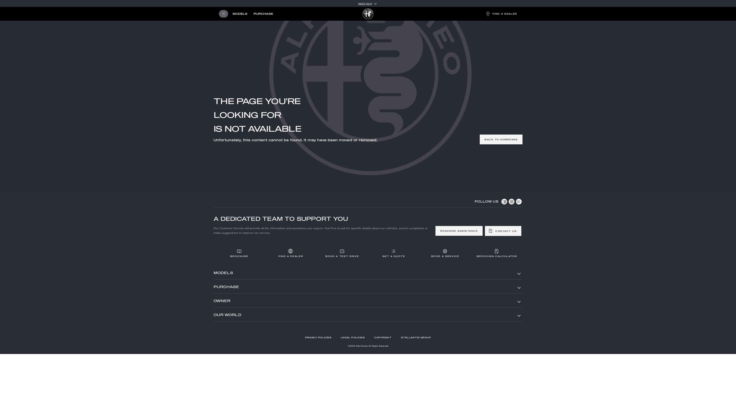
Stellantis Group (416, 338)
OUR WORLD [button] (227, 315)
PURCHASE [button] (226, 287)
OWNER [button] (222, 301)
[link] (501, 139)
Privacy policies (318, 338)
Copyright (383, 338)
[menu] (223, 14)
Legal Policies (353, 338)
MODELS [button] (223, 273)
